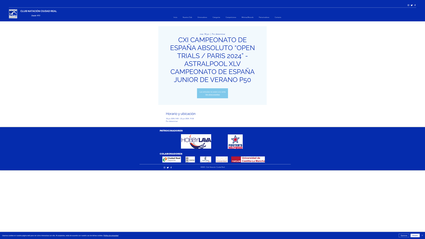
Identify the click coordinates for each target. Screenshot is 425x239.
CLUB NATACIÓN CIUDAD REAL (38, 11)
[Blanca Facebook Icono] (415, 5)
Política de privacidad (110, 235)
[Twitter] (412, 5)
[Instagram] (408, 5)
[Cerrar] (422, 235)
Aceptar (415, 235)
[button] (189, 17)
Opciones (404, 235)
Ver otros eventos (212, 94)
